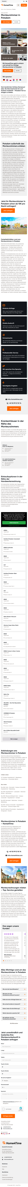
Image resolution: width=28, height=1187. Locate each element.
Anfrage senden (8, 1116)
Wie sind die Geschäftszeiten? (14, 989)
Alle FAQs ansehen (14, 1023)
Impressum (4, 1175)
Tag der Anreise (5, 1064)
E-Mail (2, 1050)
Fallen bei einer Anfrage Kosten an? (14, 999)
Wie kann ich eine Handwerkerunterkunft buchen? (14, 994)
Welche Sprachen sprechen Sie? (14, 1013)
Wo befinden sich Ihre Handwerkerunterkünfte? (14, 1018)
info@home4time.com (15, 399)
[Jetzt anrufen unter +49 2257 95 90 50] (24, 1)
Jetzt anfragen (6, 22)
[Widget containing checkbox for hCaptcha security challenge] (12, 1109)
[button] (3, 960)
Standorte (4, 1166)
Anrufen (16, 22)
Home (2, 9)
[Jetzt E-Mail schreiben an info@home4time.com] (26, 1)
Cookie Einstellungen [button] (7, 1179)
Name (2, 1043)
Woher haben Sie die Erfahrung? (14, 1008)
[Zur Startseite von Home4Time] (7, 5)
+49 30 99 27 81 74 (15, 403)
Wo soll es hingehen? (6, 1077)
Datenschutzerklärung (9, 1101)
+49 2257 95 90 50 (8, 1157)
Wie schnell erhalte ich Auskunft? (14, 1004)
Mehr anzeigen (14, 739)
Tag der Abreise (5, 1071)
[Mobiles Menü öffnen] (18, 5)
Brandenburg (9, 9)
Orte (5, 9)
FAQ (3, 1169)
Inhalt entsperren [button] (14, 522)
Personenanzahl (5, 1084)
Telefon (3, 1057)
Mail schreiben (7, 70)
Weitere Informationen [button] (14, 525)
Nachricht (3, 1091)
